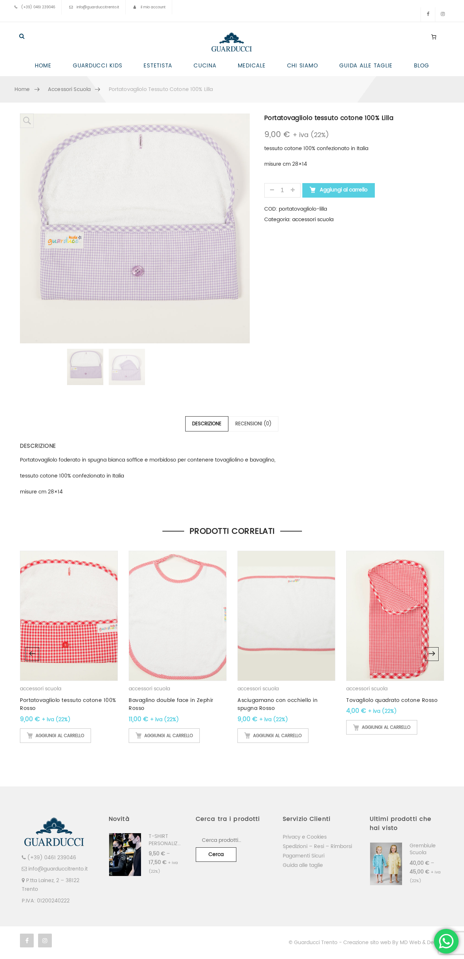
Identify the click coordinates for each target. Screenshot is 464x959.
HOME (43, 65)
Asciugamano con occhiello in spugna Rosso (277, 704)
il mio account (153, 7)
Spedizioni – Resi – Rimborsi (317, 846)
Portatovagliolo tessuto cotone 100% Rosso (68, 704)
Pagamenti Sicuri (303, 856)
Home (22, 89)
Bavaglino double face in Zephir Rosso (171, 704)
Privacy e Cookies (305, 837)
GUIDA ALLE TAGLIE (366, 65)
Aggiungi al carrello (343, 190)
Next (432, 654)
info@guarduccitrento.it (97, 7)
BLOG (421, 65)
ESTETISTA (158, 65)
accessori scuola (69, 89)
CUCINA (205, 65)
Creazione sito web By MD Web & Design (393, 942)
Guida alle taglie (303, 865)
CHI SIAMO (302, 65)
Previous (32, 654)
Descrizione (206, 424)
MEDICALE (252, 65)
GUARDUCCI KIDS (98, 65)
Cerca (216, 854)
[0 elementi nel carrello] (434, 36)
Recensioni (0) (253, 424)
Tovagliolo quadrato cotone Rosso (392, 700)
